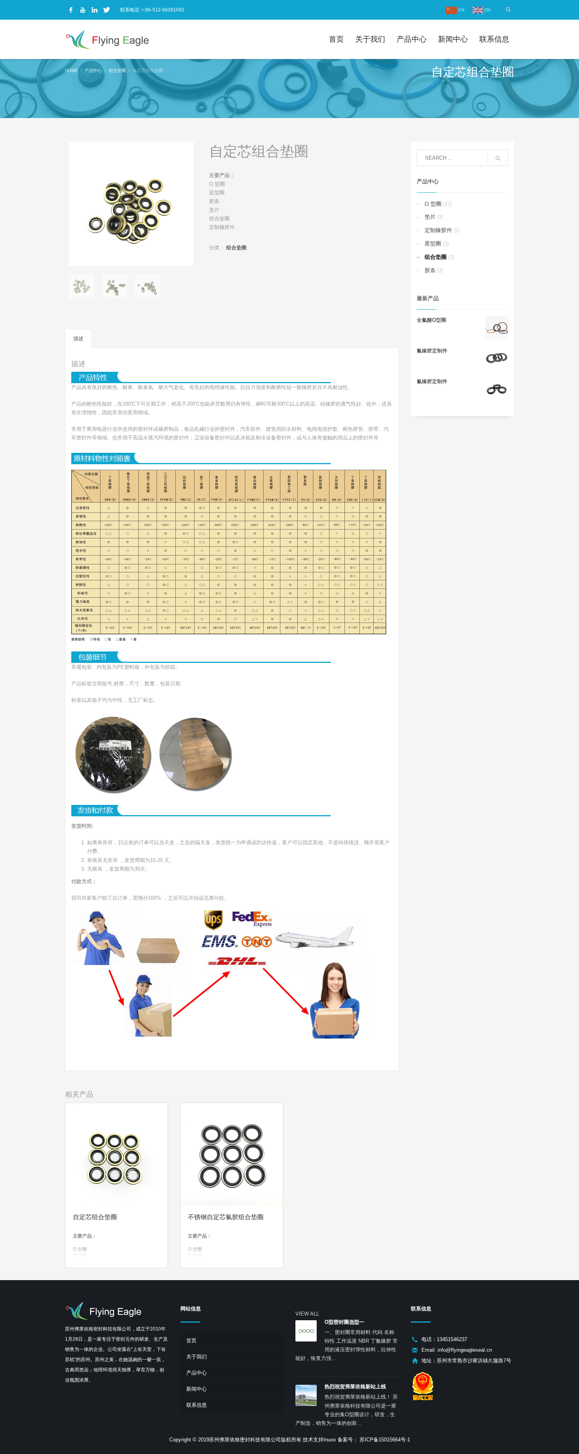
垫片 (430, 217)
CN (460, 9)
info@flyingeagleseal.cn (465, 1350)
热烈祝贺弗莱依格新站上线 (355, 1386)
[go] (498, 158)
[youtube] (83, 10)
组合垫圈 (236, 248)
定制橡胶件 (438, 230)
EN (486, 9)
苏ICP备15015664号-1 (384, 1440)
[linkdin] (94, 10)
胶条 (430, 270)
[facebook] (71, 10)
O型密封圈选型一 (344, 1322)
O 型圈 (433, 204)
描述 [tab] (78, 338)
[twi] (106, 10)
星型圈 (433, 243)
